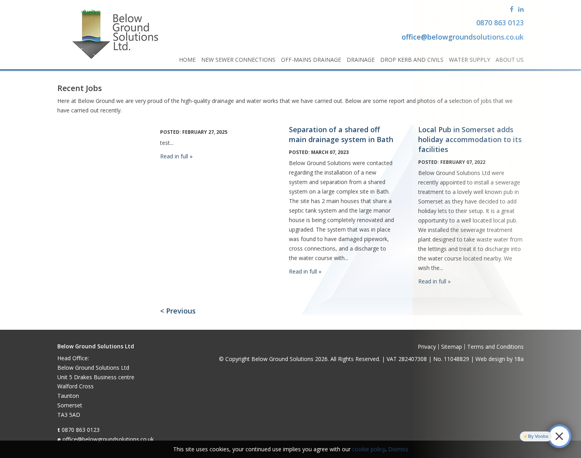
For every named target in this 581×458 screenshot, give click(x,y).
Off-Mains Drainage (311, 59)
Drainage (361, 59)
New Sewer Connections (238, 59)
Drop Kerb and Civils (411, 59)
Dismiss (398, 449)
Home (187, 59)
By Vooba (530, 436)
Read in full (174, 156)
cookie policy (368, 449)
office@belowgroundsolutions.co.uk (108, 439)
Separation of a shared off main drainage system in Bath (341, 134)
